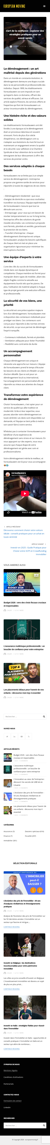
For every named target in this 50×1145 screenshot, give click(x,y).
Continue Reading (12, 927)
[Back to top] (47, 1142)
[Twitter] (7, 736)
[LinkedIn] (14, 736)
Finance (7, 836)
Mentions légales (10, 1070)
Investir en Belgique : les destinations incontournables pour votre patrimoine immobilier (20, 966)
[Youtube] (21, 736)
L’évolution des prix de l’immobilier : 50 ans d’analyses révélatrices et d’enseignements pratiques (29, 795)
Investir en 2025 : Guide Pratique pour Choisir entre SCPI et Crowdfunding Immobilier (28, 551)
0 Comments (24, 761)
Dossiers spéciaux (34, 46)
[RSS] (28, 736)
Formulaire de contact (12, 1101)
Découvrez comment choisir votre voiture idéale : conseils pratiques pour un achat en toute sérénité (24, 533)
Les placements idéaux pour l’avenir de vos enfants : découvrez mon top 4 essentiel (30, 809)
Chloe (15, 46)
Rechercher (44, 717)
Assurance (8, 831)
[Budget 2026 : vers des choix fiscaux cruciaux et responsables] (8, 757)
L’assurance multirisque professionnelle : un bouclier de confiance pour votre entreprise (27, 768)
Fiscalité (28, 836)
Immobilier (8, 840)
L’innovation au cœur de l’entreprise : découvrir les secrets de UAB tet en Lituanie (29, 782)
